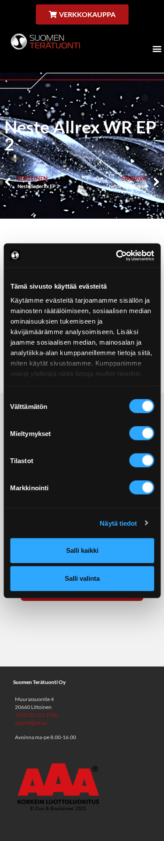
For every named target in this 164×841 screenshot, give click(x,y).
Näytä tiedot (118, 523)
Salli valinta (82, 578)
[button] (157, 48)
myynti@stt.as (31, 722)
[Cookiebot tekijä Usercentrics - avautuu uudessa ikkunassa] (117, 255)
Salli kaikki (82, 550)
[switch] (141, 433)
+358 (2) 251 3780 (36, 715)
